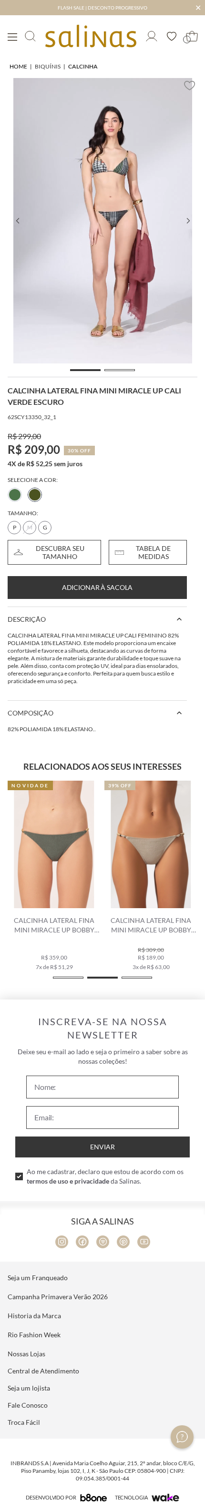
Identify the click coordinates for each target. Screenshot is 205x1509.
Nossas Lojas (26, 1354)
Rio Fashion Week (34, 1335)
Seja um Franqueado (38, 1278)
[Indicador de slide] (85, 370)
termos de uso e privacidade (68, 1181)
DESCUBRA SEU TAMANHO (60, 552)
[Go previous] (17, 220)
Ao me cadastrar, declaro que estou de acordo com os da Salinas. (105, 1176)
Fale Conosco (28, 1405)
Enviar (102, 1147)
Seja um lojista (29, 1388)
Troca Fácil (24, 1422)
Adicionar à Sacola (97, 587)
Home (18, 66)
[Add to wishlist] (189, 85)
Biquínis (48, 66)
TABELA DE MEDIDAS (153, 552)
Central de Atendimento (43, 1371)
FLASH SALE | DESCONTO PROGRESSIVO (102, 7)
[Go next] (187, 220)
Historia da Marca (34, 1316)
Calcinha (83, 66)
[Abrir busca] (30, 36)
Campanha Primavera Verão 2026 (58, 1297)
